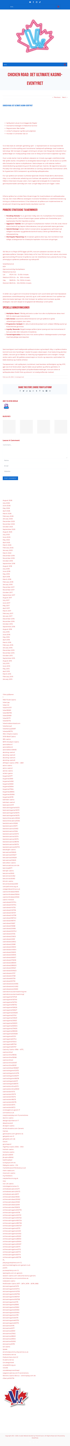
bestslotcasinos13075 (11, 839)
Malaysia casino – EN (10, 1165)
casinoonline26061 (9, 1065)
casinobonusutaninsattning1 (13, 994)
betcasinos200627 (9, 855)
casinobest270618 (9, 960)
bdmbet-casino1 (9, 802)
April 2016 (6, 640)
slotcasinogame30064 (11, 1312)
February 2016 (8, 645)
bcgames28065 (8, 792)
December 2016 (8, 619)
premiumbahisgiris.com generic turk (16, 1265)
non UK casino (8, 1184)
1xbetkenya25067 (9, 729)
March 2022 (7, 553)
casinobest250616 (9, 955)
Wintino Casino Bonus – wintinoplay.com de (19, 1376)
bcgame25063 (8, 784)
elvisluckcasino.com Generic (13, 1128)
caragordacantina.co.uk (11, 889)
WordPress (35, 1438)
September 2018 (9, 563)
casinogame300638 (10, 1034)
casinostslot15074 (9, 1097)
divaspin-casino (8, 1126)
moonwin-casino (9, 1173)
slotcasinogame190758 (11, 1299)
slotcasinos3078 (9, 1344)
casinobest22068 (9, 944)
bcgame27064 (8, 789)
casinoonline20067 (10, 1063)
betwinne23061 (8, 873)
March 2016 (7, 642)
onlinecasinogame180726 (12, 1223)
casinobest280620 (9, 965)
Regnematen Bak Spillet (15, 128)
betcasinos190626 (9, 852)
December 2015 (8, 650)
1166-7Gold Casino (9, 700)
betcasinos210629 (9, 860)
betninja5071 (7, 868)
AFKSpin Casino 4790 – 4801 (13, 763)
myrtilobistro (7, 1176)
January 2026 (8, 519)
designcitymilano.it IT (11, 1120)
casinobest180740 (9, 918)
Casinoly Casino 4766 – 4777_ (13, 1049)
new (4, 1181)
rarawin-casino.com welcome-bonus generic (19, 1276)
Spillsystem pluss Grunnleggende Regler (21, 123)
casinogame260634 (10, 1026)
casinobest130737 (9, 913)
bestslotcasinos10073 (11, 834)
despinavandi (8, 1123)
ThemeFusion (39, 1436)
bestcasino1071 (8, 805)
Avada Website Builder (26, 1436)
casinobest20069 (9, 928)
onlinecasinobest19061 (11, 1197)
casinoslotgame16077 (11, 1076)
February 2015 (8, 676)
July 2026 (6, 503)
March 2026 (7, 513)
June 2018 (6, 571)
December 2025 (9, 521)
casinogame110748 (10, 997)
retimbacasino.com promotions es (15, 1278)
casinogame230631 (10, 1020)
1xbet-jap (6, 702)
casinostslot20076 (9, 1102)
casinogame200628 (10, 1013)
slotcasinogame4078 (10, 1315)
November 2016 (8, 621)
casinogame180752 (10, 1005)
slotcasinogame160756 (11, 1294)
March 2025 (7, 545)
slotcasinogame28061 (11, 1304)
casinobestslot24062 (10, 986)
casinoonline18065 (9, 1055)
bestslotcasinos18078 (11, 842)
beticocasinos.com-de (11, 865)
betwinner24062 (9, 876)
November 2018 (8, 558)
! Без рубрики (8, 694)
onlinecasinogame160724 (12, 1220)
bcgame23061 (8, 779)
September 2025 (9, 529)
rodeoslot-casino (9, 1281)
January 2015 (7, 679)
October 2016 (8, 624)
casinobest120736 (9, 910)
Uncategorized (19, 377)
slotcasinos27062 (9, 1333)
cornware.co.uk (8, 1112)
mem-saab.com (8, 1170)
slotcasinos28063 (9, 1336)
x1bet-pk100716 (8, 1378)
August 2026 (7, 500)
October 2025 (8, 527)
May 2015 (6, 669)
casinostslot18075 (9, 1099)
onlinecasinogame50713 (12, 1252)
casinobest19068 (9, 926)
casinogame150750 (10, 1002)
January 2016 (7, 648)
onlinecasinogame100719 (12, 1210)
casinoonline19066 (10, 1057)
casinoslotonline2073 (11, 1086)
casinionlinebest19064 (11, 894)
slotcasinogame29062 (11, 1307)
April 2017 (6, 608)
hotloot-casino (8, 1149)
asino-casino (7, 765)
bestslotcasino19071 (10, 826)
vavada (5, 1368)
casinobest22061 (9, 939)
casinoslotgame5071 (10, 1081)
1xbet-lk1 (6, 705)
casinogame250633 (10, 1023)
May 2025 (6, 540)
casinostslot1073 (9, 1091)
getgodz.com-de (9, 1139)
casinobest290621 (9, 968)
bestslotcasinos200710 (11, 847)
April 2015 (6, 671)
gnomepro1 (7, 1144)
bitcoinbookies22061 (10, 884)
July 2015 (6, 663)
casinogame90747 (9, 1047)
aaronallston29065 (9, 750)
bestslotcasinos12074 (11, 836)
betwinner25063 (9, 878)
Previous (57, 97)
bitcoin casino (8, 881)
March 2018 (7, 579)
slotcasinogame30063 (11, 1310)
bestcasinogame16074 (11, 813)
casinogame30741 (9, 1036)
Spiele (5, 1349)
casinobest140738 (9, 915)
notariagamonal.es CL (11, 1186)
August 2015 (7, 661)
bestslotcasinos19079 (11, 844)
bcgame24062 (8, 781)
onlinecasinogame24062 (12, 1233)
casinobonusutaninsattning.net (15, 991)
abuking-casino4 (9, 758)
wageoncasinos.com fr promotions (16, 1373)
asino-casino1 (8, 768)
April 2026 (6, 511)
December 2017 (8, 587)
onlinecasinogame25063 (12, 1236)
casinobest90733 (9, 981)
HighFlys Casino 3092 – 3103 (13, 1147)
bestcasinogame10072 (11, 807)
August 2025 (7, 532)
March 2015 (7, 674)
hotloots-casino (8, 1152)
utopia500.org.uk (9, 1365)
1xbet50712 (7, 721)
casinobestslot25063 (10, 989)
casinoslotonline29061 (11, 1089)
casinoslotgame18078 (11, 1078)
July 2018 (6, 569)
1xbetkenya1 (7, 726)
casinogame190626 (10, 1007)
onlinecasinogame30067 (12, 1244)
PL (4, 1260)
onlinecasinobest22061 (11, 1205)
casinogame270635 (10, 1028)
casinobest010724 (9, 902)
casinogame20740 (10, 1015)
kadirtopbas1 (7, 1160)
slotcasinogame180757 (11, 1297)
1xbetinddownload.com (11, 723)
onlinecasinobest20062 (11, 1199)
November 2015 (8, 653)
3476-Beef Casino (9, 736)
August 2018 (7, 566)
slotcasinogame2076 (10, 1302)
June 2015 (6, 666)
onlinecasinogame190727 (12, 1226)
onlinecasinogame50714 (12, 1255)
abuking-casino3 (9, 755)
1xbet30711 (7, 718)
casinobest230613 (9, 947)
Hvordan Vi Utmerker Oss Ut (17, 134)
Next (64, 97)
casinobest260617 (9, 957)
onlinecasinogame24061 (12, 1231)
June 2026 (6, 505)
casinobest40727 (9, 973)
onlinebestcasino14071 (11, 1189)
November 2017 (8, 590)
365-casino (7, 739)
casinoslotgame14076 (11, 1073)
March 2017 (7, 611)
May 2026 (6, 508)
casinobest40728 (9, 976)
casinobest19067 (9, 923)
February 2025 (8, 548)
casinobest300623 (9, 970)
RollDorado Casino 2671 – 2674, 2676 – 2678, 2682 (21, 1283)
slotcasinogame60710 (11, 1320)
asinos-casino (8, 771)
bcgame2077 (7, 776)
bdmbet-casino (8, 800)
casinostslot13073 (9, 1094)
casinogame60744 (10, 1039)
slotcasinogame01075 (11, 1286)
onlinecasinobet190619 (11, 1207)
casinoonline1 (8, 1052)
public (5, 1268)
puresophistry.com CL (11, 1270)
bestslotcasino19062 (10, 823)
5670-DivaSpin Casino (11, 742)
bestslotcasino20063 (10, 828)
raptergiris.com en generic (12, 1273)
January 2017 (7, 616)
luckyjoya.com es (9, 1162)
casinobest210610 (9, 936)
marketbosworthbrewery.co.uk (14, 1168)
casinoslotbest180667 (11, 1068)
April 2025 (6, 542)
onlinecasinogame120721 (12, 1215)
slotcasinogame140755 (11, 1291)
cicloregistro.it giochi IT (11, 1110)
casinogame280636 (10, 1031)
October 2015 (8, 655)
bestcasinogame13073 (11, 810)
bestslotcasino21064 (10, 831)
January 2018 (7, 584)
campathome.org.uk (10, 886)
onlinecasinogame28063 (12, 1239)
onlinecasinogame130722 (12, 1218)
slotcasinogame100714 (11, 1289)
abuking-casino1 (9, 752)
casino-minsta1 (8, 900)
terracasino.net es (9, 1354)
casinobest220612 (9, 942)
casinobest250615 (9, 952)
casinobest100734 (9, 905)
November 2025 (9, 524)
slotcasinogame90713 (11, 1323)
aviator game (8, 773)
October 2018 (8, 561)
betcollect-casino (9, 863)
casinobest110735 (9, 907)
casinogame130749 (10, 999)
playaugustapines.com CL (12, 1262)
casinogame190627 (10, 1010)
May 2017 (6, 605)
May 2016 (6, 637)
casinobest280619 (9, 963)
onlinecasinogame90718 (12, 1257)
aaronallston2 (8, 747)
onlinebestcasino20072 (11, 1191)
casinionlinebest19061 (11, 892)
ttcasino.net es (8, 1360)
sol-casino (6, 1347)
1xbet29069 (7, 715)
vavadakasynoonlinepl (11, 1370)
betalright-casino (9, 849)
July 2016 (6, 632)
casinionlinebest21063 (11, 897)
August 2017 (7, 598)
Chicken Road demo (46, 176)
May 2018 (6, 574)
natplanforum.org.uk (10, 1178)
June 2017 (6, 603)
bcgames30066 (8, 794)
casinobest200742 (9, 931)
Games (5, 1131)
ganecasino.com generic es (13, 1134)
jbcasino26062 (8, 1157)
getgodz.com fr (8, 1136)
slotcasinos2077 (9, 1328)
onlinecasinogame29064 (12, 1241)
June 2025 (6, 537)
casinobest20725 (9, 934)
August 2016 (7, 629)
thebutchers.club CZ (10, 1357)
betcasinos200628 (9, 857)
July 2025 (6, 534)
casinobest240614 (9, 949)
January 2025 (8, 550)
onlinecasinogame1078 (11, 1212)
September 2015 (9, 658)
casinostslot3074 (9, 1105)
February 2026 (8, 516)
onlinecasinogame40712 (12, 1249)
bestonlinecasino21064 (11, 821)
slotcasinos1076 (8, 1326)
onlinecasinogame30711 (11, 1247)
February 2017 (8, 613)
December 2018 (8, 556)
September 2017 (9, 595)
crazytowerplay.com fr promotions (15, 1115)
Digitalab (15, 401)
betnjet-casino (8, 871)
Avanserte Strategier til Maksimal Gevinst (21, 126)
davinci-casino (8, 1118)
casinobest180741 (9, 921)
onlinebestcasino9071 (11, 1194)
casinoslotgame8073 (10, 1084)
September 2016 (9, 626)
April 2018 (6, 577)
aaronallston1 (7, 744)
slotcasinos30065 (9, 1341)
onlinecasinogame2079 (11, 1228)
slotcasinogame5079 (10, 1318)
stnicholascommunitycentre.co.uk (15, 1352)
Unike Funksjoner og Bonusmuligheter (21, 131)
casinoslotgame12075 (11, 1070)
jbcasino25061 (8, 1155)
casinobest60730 (9, 978)
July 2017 (6, 600)
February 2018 (8, 582)
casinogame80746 (10, 1044)
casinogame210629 (10, 1018)
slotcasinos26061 (9, 1331)
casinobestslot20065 (10, 984)
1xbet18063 (7, 710)
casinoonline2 (8, 1060)
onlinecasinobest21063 (11, 1202)
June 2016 (6, 634)
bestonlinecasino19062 (11, 818)
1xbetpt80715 (8, 731)
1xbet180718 (7, 713)
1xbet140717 (7, 707)
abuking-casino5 (9, 760)
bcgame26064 (8, 786)
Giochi (5, 1141)
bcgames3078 (8, 797)
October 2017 (8, 592)
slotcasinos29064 (9, 1339)
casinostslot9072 (9, 1107)
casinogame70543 (9, 1042)
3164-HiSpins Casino (10, 734)
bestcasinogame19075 (11, 815)
